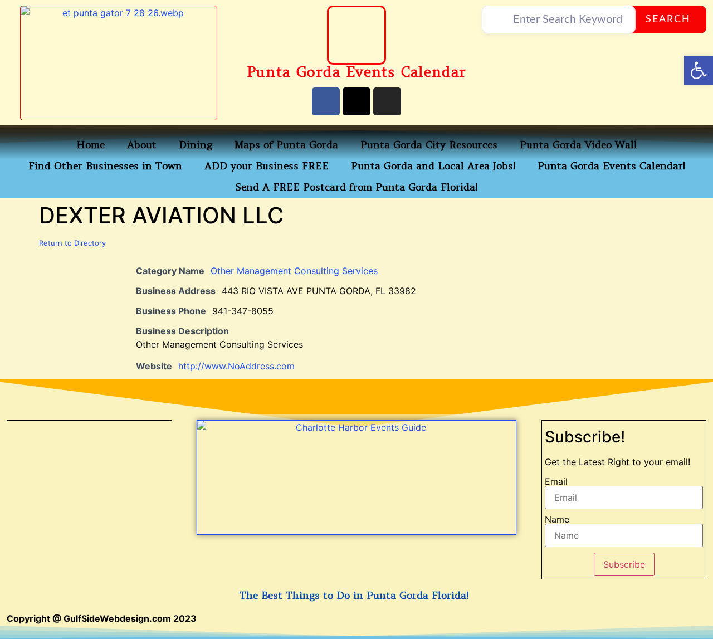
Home (90, 144)
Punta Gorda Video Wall (578, 144)
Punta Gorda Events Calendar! (611, 165)
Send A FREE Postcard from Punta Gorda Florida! (356, 187)
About (142, 144)
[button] (698, 70)
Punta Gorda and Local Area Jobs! (433, 165)
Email (556, 481)
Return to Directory (72, 242)
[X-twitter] (356, 101)
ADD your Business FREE (266, 165)
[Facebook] (326, 101)
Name (557, 519)
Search (668, 19)
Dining (195, 144)
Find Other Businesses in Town (105, 165)
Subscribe (624, 564)
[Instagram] (387, 101)
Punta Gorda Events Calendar (357, 71)
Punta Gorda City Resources (428, 144)
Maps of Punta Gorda (286, 144)
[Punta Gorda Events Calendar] (356, 35)
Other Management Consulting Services (294, 270)
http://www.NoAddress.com (236, 366)
